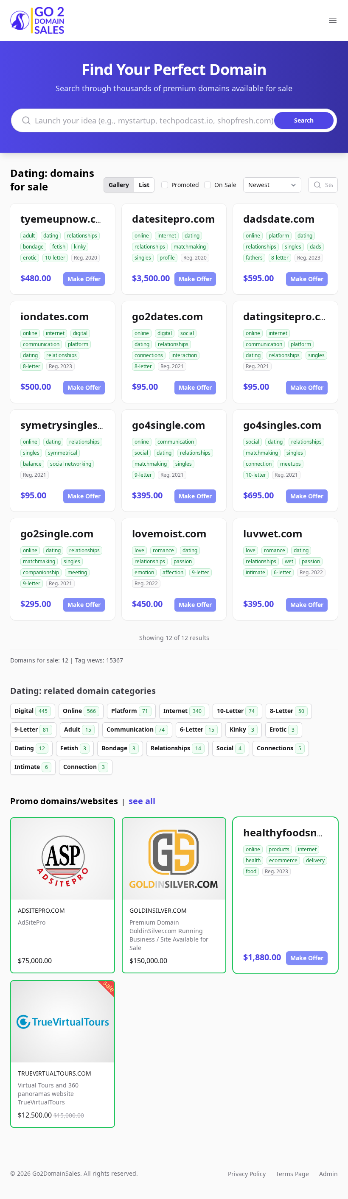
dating (50, 235)
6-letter (282, 572)
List (144, 185)
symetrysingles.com (71, 425)
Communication (136, 729)
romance (163, 550)
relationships (82, 235)
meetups (290, 463)
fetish (58, 246)
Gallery (119, 185)
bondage (33, 246)
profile (167, 257)
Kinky (242, 729)
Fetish (73, 748)
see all (142, 801)
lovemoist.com (169, 533)
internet (166, 235)
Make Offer (84, 279)
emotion (144, 572)
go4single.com (168, 425)
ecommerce (283, 860)
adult (29, 235)
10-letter (55, 257)
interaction (184, 355)
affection (173, 572)
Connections (279, 748)
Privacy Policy (247, 1174)
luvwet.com (273, 533)
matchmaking (190, 246)
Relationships (176, 748)
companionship (41, 572)
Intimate (31, 767)
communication (41, 344)
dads (315, 246)
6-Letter (197, 729)
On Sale (225, 185)
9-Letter (31, 729)
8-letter (280, 257)
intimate (255, 572)
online (142, 235)
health (253, 860)
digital (80, 333)
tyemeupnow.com (66, 219)
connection (259, 463)
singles (143, 257)
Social (228, 748)
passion (183, 561)
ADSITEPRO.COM (41, 910)
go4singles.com (282, 425)
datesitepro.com (173, 219)
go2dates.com (167, 316)
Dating (29, 748)
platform (279, 235)
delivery (315, 860)
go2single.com (57, 533)
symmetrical (62, 452)
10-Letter (236, 711)
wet (289, 561)
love (139, 550)
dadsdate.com (279, 219)
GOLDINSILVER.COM (158, 910)
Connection (84, 767)
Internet (182, 711)
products (279, 849)
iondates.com (54, 316)
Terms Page (292, 1174)
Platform (129, 711)
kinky (80, 246)
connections (149, 355)
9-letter (143, 474)
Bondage (118, 748)
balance (32, 463)
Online (79, 711)
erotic (29, 257)
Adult (77, 729)
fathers (254, 257)
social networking (70, 463)
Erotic (282, 729)
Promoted (185, 185)
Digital (31, 711)
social (187, 333)
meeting (77, 572)
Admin (328, 1174)
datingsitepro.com (290, 316)
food (251, 871)
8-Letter (287, 711)
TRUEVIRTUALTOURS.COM (54, 1073)
